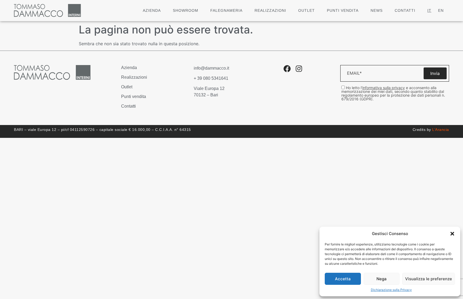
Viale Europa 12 (209, 88)
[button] (452, 233)
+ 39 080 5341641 (211, 78)
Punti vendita (343, 10)
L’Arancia (440, 129)
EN (441, 10)
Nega (381, 278)
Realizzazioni (270, 10)
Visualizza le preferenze (428, 278)
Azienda (152, 10)
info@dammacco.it (211, 68)
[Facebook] (287, 68)
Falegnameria (226, 10)
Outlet (306, 10)
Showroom (185, 10)
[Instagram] (299, 68)
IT (429, 10)
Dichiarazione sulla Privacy (391, 290)
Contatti (405, 10)
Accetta (343, 278)
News (377, 10)
